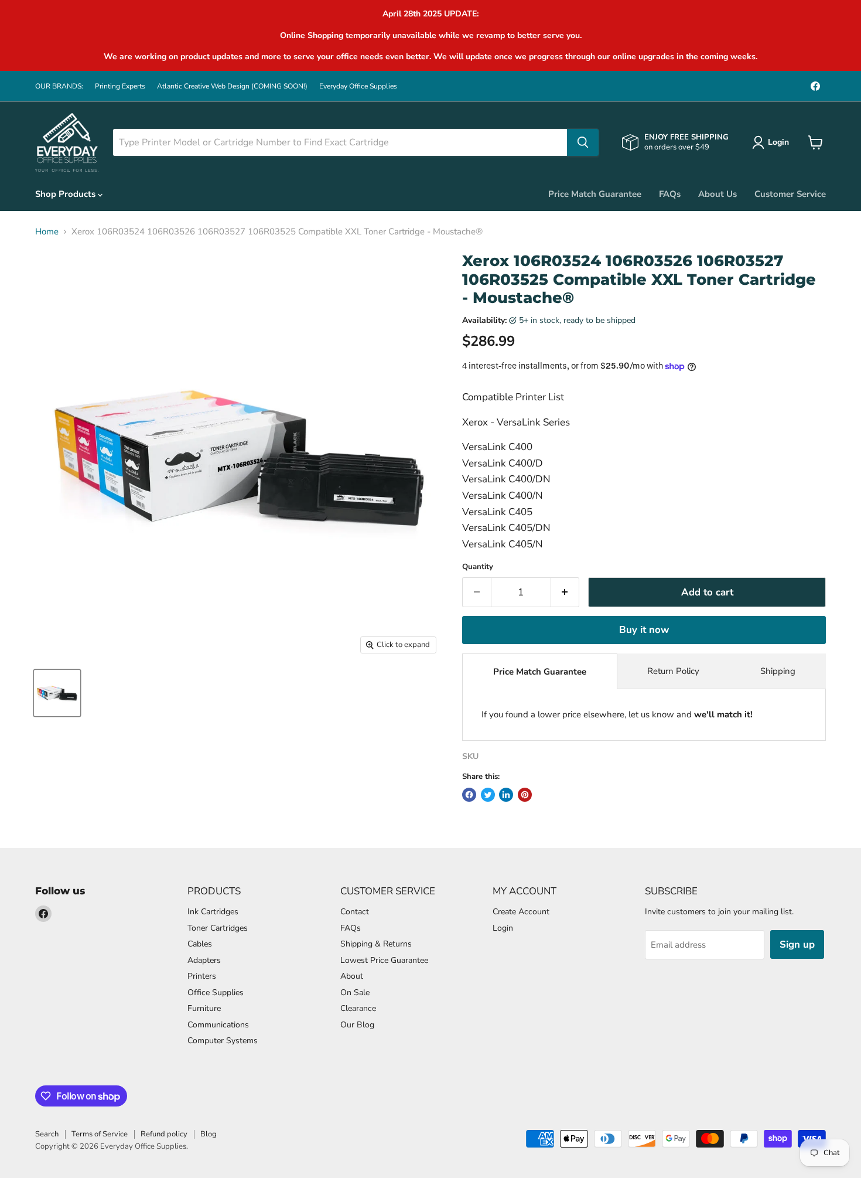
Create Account (521, 911)
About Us (717, 194)
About (351, 976)
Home (47, 232)
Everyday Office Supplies (358, 86)
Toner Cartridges (217, 928)
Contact (354, 911)
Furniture (204, 1008)
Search (47, 1134)
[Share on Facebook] (469, 795)
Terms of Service (99, 1134)
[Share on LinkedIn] (506, 795)
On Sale (355, 992)
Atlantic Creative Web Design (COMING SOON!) (232, 86)
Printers (201, 976)
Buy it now (644, 629)
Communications (218, 1024)
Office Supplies (215, 992)
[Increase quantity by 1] (565, 592)
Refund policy (164, 1134)
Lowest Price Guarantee (384, 960)
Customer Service (790, 194)
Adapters (204, 960)
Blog (208, 1134)
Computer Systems (222, 1040)
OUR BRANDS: (59, 86)
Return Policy (673, 671)
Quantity (477, 567)
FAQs (670, 194)
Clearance (358, 1008)
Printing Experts (120, 86)
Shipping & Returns (376, 943)
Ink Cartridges (212, 911)
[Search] (583, 142)
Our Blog (357, 1024)
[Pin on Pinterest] (525, 795)
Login (503, 928)
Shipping (777, 671)
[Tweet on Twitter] (488, 795)
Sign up (797, 944)
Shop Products (66, 194)
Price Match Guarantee (594, 194)
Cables (199, 943)
